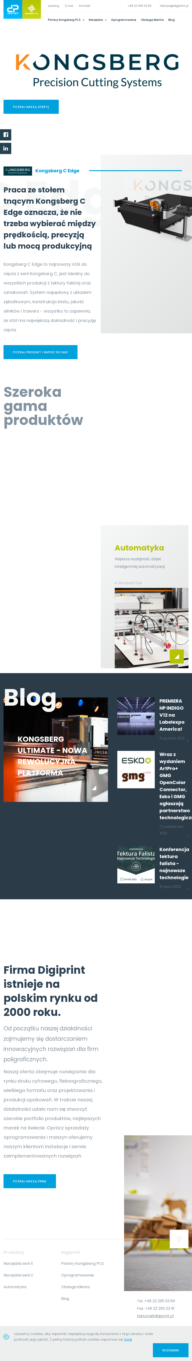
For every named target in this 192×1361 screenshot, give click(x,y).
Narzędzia (96, 20)
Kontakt (85, 6)
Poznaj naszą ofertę (31, 107)
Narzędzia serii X (18, 1263)
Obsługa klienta (152, 20)
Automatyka (15, 1287)
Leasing (53, 6)
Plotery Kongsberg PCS (64, 20)
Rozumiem (170, 1350)
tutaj (128, 1339)
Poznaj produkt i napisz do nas (40, 352)
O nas (69, 6)
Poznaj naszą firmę (29, 1181)
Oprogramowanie (123, 20)
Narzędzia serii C (18, 1275)
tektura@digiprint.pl (174, 6)
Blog (171, 20)
